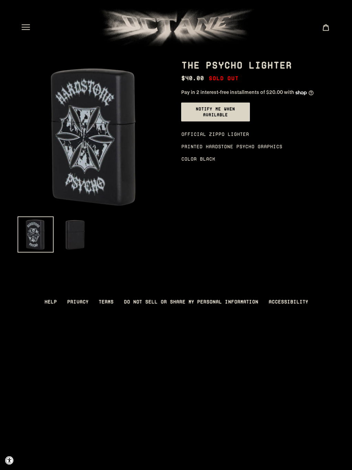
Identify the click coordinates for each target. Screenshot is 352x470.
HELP (50, 302)
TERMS (106, 302)
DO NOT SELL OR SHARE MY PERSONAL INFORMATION (191, 302)
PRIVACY (77, 302)
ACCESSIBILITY (288, 302)
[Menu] (26, 27)
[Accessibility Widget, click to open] (9, 461)
